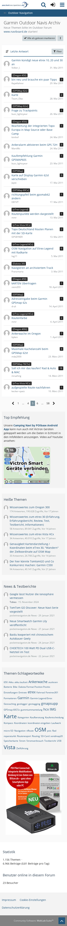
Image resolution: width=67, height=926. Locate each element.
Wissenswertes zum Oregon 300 (30, 507)
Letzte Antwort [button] (19, 51)
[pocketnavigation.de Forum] (15, 4)
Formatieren (10, 698)
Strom (22, 740)
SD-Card (45, 736)
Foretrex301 (52, 692)
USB (59, 740)
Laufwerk (56, 723)
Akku (11, 682)
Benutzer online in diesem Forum (29, 875)
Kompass (8, 723)
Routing (36, 736)
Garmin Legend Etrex (41, 698)
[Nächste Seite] (54, 403)
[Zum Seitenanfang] (61, 920)
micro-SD (8, 730)
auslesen (53, 682)
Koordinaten (20, 723)
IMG (53, 709)
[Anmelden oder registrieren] (53, 4)
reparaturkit (10, 736)
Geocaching (10, 704)
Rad (54, 730)
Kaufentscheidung (54, 717)
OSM (40, 729)
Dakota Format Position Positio (34, 686)
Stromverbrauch (34, 740)
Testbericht (50, 740)
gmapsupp (49, 703)
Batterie (8, 686)
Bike (15, 686)
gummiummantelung (31, 709)
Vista (9, 747)
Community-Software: (33, 920)
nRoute (30, 730)
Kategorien (23, 717)
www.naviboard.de (15, 31)
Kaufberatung (37, 717)
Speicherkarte (11, 740)
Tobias (13, 602)
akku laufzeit (21, 682)
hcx (46, 709)
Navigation (19, 730)
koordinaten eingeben (39, 723)
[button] (62, 4)
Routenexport (24, 736)
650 (6, 682)
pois (49, 730)
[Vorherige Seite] (13, 403)
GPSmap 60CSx (12, 709)
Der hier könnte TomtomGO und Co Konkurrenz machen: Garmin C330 (32, 563)
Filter (59, 51)
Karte (10, 716)
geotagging (34, 704)
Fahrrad (40, 692)
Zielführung (22, 748)
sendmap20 (56, 736)
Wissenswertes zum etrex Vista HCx (32, 534)
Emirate (23, 692)
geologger (22, 704)
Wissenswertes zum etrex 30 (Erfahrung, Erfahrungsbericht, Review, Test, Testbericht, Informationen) (35, 520)
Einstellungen (11, 692)
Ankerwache (37, 681)
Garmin (23, 698)
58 (48, 403)
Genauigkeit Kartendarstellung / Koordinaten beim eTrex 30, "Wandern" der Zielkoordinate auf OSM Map (34, 547)
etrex (32, 692)
